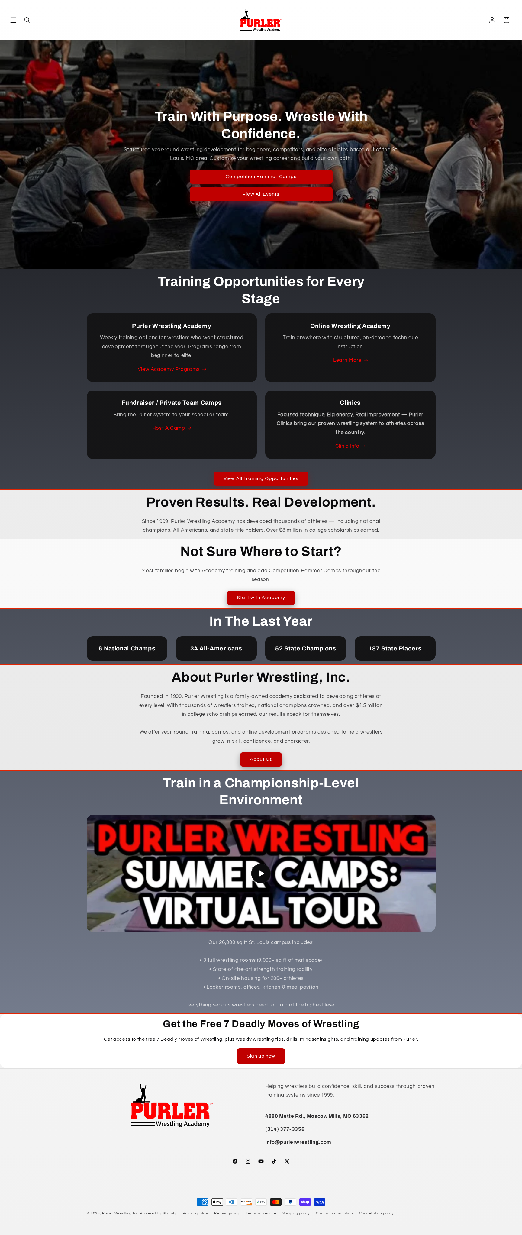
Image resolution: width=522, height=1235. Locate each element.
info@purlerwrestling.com (298, 1142)
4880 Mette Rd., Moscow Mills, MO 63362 (317, 1116)
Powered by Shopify (158, 1213)
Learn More (347, 360)
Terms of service (261, 1213)
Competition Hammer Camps (260, 176)
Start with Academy (261, 597)
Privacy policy (195, 1213)
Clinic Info (347, 446)
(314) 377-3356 (284, 1129)
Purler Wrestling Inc (120, 1213)
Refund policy (227, 1213)
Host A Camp (168, 428)
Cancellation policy (376, 1213)
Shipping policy (296, 1213)
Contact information (334, 1213)
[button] (13, 20)
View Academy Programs (169, 369)
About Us (261, 759)
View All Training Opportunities (261, 478)
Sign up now (261, 1056)
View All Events (261, 194)
